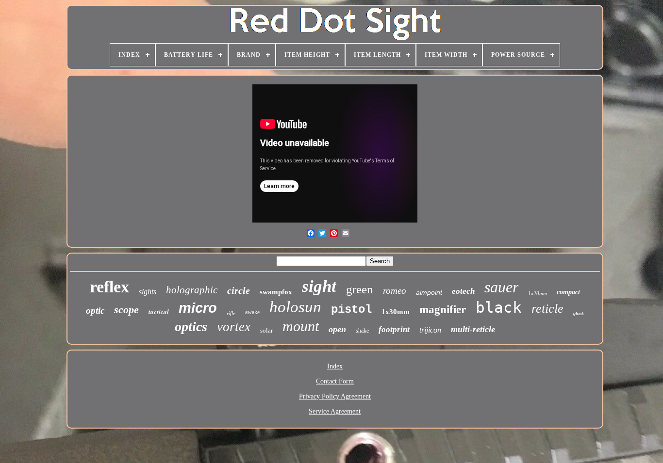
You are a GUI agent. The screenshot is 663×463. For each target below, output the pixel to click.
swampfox (276, 292)
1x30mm (395, 312)
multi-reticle (473, 329)
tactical (159, 311)
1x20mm (537, 293)
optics (191, 326)
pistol (351, 309)
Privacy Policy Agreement (335, 396)
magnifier (442, 309)
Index (335, 366)
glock (578, 313)
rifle (231, 313)
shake (362, 330)
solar (266, 330)
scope (126, 309)
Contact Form (335, 381)
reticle (547, 309)
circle (238, 290)
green (359, 289)
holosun (295, 307)
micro (198, 308)
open (337, 329)
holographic (191, 290)
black (499, 307)
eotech (463, 291)
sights (147, 291)
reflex (109, 287)
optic (95, 310)
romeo (394, 291)
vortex (233, 326)
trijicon (430, 330)
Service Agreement (335, 411)
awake (252, 312)
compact (568, 292)
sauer (501, 287)
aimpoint (429, 292)
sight (319, 286)
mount (300, 326)
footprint (394, 329)
